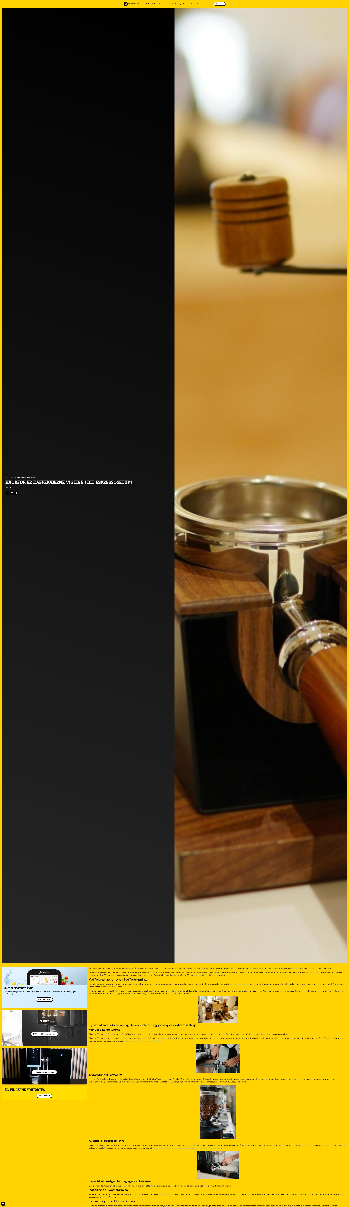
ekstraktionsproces (238, 984)
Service (186, 4)
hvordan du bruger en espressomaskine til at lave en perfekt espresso (187, 1148)
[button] (7, 493)
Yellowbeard (314, 972)
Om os (192, 4)
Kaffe (148, 4)
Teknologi (178, 4)
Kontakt (204, 4)
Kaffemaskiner (157, 4)
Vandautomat (168, 4)
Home (6, 477)
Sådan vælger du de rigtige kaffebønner (143, 1041)
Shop (199, 4)
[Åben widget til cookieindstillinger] (3, 1204)
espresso (163, 1194)
